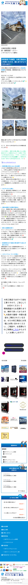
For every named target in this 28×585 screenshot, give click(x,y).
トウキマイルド (8, 454)
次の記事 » (24, 360)
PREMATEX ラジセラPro (9, 555)
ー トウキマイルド (8, 542)
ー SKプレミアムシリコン (10, 549)
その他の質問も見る (18, 517)
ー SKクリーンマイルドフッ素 (11, 552)
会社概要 (5, 526)
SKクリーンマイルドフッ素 (11, 462)
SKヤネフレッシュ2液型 (10, 452)
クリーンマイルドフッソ (9, 162)
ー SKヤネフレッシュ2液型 (10, 539)
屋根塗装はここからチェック (14, 350)
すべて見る (21, 491)
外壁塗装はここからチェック (14, 345)
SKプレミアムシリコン (9, 460)
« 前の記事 (4, 360)
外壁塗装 (5, 545)
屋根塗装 (5, 536)
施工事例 (5, 530)
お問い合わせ (6, 533)
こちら (16, 329)
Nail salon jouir (23, 409)
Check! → (21, 503)
